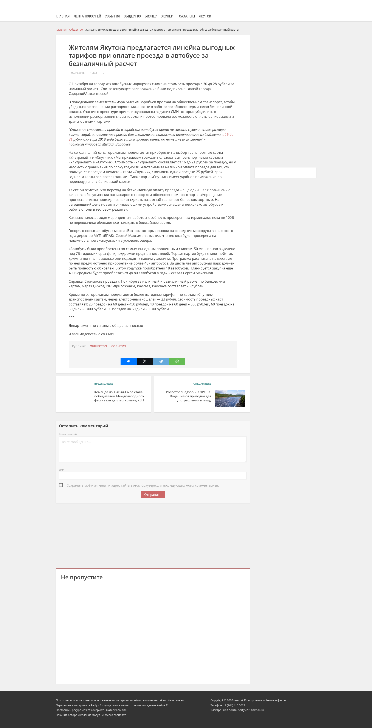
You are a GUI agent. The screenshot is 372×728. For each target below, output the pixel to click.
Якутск (205, 16)
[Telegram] (161, 361)
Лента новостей (87, 16)
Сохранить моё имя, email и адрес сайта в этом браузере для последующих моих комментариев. (143, 485)
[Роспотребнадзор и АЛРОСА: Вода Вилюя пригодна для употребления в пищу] (230, 398)
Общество (132, 16)
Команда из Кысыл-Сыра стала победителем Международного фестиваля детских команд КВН (119, 396)
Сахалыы (187, 16)
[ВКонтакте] (129, 361)
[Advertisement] (153, 535)
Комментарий (68, 434)
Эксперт (168, 16)
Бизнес (151, 16)
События (112, 16)
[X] (145, 361)
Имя (61, 469)
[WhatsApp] (177, 361)
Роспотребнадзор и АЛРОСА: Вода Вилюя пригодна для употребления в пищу (188, 396)
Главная (63, 16)
